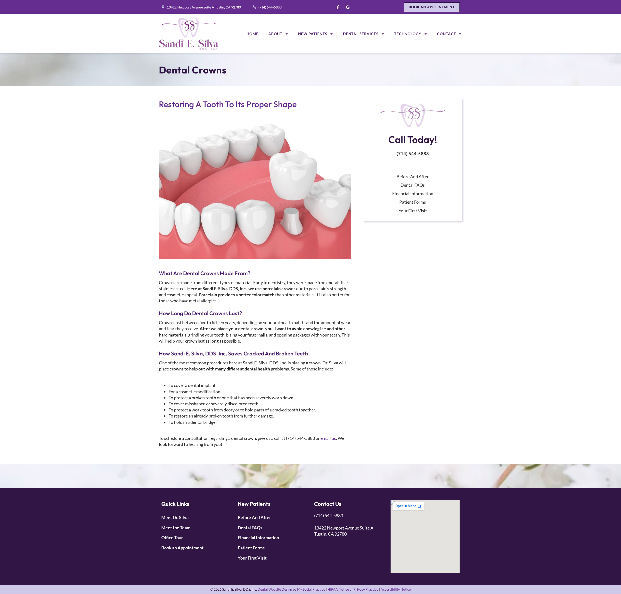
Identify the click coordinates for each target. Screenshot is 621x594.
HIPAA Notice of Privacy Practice (352, 589)
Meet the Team (175, 527)
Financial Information (412, 193)
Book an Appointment (182, 547)
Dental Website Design (275, 589)
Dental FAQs (412, 185)
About (275, 34)
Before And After (413, 176)
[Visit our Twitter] (347, 7)
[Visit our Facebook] (337, 7)
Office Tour (172, 537)
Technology (407, 34)
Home (252, 34)
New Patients (312, 34)
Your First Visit (413, 210)
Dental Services (360, 34)
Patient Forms (412, 202)
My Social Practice (311, 589)
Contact (446, 34)
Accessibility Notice (396, 589)
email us (328, 438)
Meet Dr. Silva (174, 517)
